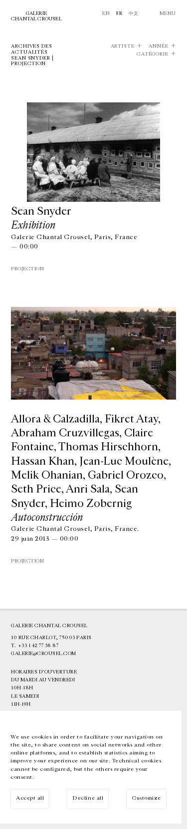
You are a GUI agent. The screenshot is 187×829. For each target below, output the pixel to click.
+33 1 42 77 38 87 (38, 646)
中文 (133, 13)
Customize (146, 798)
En (106, 13)
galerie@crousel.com (43, 654)
